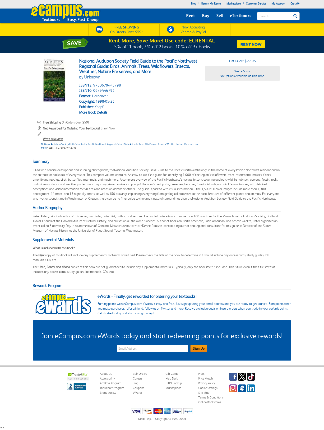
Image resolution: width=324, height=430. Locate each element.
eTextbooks (240, 15)
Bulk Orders (140, 373)
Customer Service (256, 3)
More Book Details (93, 112)
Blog (193, 3)
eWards (137, 392)
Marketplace (234, 3)
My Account (278, 3)
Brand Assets (108, 392)
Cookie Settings (208, 388)
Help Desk (172, 378)
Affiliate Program (110, 383)
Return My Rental (211, 3)
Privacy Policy (206, 383)
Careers (137, 378)
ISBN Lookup (174, 383)
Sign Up (199, 348)
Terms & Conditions (210, 397)
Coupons (138, 388)
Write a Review (53, 139)
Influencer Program (112, 388)
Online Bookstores (209, 402)
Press (201, 373)
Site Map (203, 392)
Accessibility (107, 378)
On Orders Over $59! (66, 122)
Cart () (295, 3)
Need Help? (145, 419)
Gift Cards (172, 373)
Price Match (205, 378)
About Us (106, 373)
